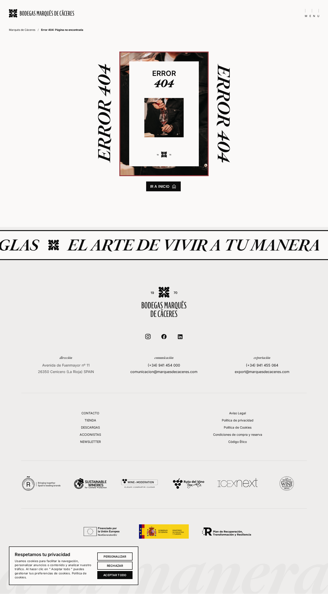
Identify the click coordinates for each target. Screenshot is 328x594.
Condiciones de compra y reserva (237, 434)
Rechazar (115, 565)
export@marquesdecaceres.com (262, 371)
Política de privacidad (237, 420)
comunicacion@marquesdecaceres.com (163, 371)
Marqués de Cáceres (22, 29)
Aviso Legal (237, 413)
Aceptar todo (115, 575)
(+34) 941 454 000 (164, 365)
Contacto (90, 413)
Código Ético (237, 442)
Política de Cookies (237, 427)
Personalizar (115, 556)
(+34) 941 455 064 (262, 365)
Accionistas (90, 434)
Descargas (90, 427)
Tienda (90, 420)
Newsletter (90, 442)
